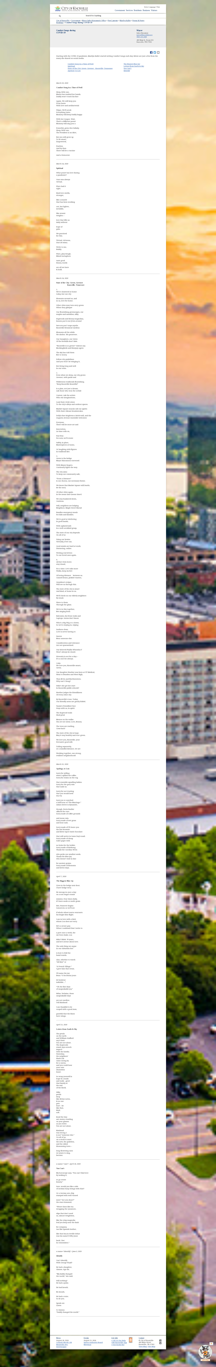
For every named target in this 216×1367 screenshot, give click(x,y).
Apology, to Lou (74, 71)
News (58, 1338)
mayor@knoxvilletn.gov (145, 35)
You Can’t (127, 68)
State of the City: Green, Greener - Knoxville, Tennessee (90, 68)
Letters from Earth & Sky (134, 66)
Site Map (151, 1346)
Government (120, 10)
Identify (127, 71)
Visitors (154, 10)
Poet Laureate (113, 21)
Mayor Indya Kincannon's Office (94, 21)
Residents (138, 10)
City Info (114, 1338)
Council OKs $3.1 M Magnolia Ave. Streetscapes (64, 1344)
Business (146, 10)
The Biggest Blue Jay (132, 64)
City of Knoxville (62, 21)
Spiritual (71, 66)
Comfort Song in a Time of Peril (80, 64)
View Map (143, 1346)
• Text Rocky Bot (117, 1345)
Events (86, 1338)
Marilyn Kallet (125, 21)
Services (129, 10)
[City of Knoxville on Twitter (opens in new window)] (159, 1342)
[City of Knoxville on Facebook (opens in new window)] (159, 1339)
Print (158, 7)
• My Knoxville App (119, 1343)
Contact (141, 1338)
